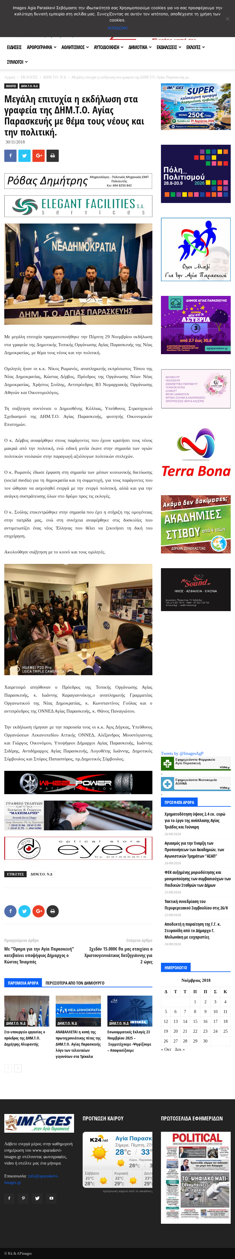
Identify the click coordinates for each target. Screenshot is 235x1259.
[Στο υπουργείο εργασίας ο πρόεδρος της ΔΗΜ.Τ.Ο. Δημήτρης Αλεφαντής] (26, 1011)
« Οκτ (166, 1049)
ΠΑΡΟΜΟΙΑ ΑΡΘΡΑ (23, 983)
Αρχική (9, 77)
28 (185, 1041)
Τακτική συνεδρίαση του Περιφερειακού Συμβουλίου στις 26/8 (196, 904)
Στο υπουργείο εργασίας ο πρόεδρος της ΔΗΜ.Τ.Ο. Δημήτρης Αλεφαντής (24, 1038)
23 (205, 1031)
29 (195, 1041)
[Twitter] (37, 1199)
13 (175, 1021)
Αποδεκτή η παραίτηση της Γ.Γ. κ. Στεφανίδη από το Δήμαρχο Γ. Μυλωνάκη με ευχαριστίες (193, 930)
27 (175, 1041)
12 (166, 1021)
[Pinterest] (23, 1199)
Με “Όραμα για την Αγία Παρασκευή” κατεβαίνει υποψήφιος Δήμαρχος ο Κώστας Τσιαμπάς (39, 955)
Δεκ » (180, 1049)
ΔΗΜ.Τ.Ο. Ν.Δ (54, 77)
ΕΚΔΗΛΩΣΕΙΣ (167, 47)
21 (185, 1031)
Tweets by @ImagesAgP (182, 753)
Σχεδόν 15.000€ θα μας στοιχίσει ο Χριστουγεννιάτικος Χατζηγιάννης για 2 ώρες (118, 955)
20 (175, 1031)
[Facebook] (9, 1199)
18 (225, 1021)
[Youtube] (51, 1199)
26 (166, 1041)
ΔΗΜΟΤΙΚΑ (138, 47)
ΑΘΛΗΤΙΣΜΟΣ (73, 47)
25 (225, 1031)
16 (205, 1021)
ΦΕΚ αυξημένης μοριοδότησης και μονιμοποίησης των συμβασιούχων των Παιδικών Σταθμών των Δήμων (198, 878)
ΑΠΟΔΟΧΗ (118, 27)
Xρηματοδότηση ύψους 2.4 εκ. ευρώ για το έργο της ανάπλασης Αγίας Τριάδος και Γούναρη (195, 820)
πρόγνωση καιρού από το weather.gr (128, 1191)
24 (215, 1031)
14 (185, 1021)
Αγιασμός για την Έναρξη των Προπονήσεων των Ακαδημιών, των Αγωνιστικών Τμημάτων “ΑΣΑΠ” (194, 849)
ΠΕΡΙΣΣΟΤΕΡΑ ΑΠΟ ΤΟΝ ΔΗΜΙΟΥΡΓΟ (75, 983)
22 (195, 1031)
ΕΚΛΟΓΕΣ (193, 47)
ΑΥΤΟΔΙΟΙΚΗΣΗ (106, 47)
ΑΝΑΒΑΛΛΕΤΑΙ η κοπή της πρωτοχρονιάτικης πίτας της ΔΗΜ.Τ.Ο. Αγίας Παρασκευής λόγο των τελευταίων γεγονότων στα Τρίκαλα (78, 1044)
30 (205, 1041)
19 (166, 1031)
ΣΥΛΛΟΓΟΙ (15, 62)
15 (195, 1021)
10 (215, 1011)
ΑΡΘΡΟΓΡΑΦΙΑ (39, 47)
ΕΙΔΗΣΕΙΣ (14, 47)
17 (215, 1021)
